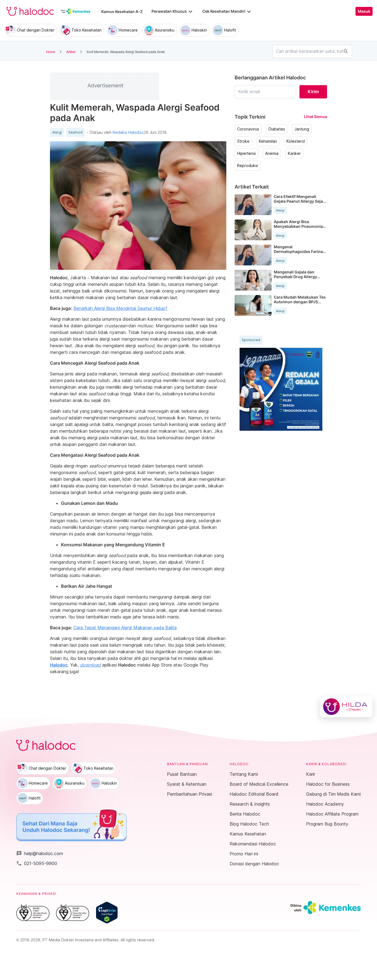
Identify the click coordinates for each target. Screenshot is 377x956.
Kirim (313, 91)
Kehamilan (268, 141)
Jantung (301, 129)
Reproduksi (247, 165)
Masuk (364, 11)
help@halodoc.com (39, 853)
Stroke (243, 141)
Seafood (75, 132)
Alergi (57, 132)
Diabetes (277, 129)
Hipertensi (246, 153)
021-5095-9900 (36, 863)
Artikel (71, 51)
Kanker (294, 153)
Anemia (271, 153)
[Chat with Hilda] (346, 706)
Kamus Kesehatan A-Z (122, 11)
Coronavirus (248, 129)
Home (50, 51)
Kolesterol (295, 141)
